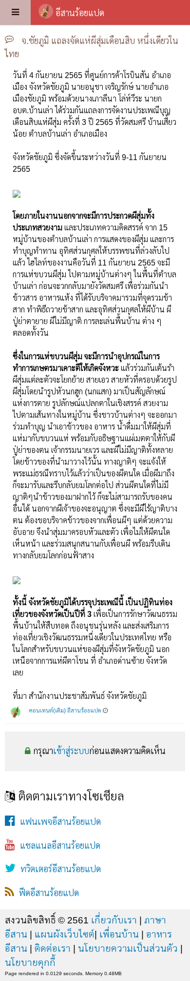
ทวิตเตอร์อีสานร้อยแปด (58, 869)
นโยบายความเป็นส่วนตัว (128, 948)
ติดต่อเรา (53, 948)
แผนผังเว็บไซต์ (65, 934)
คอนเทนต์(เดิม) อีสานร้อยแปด (65, 710)
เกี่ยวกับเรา (114, 920)
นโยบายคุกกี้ (30, 962)
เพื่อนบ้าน (119, 934)
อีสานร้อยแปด (80, 13)
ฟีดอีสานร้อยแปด (46, 893)
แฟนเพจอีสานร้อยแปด (58, 822)
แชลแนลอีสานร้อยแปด (57, 846)
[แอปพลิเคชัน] (15, 12)
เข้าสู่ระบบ (71, 751)
